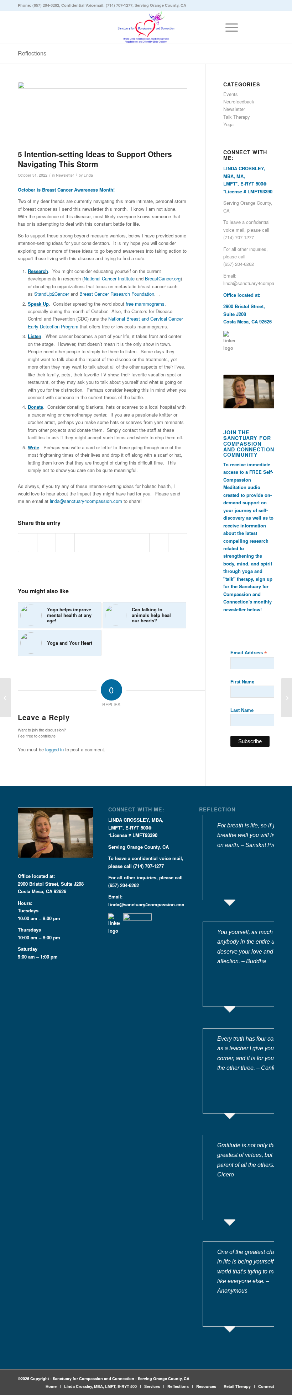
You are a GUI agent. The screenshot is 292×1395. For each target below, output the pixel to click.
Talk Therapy (236, 116)
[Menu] (228, 27)
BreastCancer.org (163, 278)
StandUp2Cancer (51, 293)
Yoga (228, 124)
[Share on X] (46, 542)
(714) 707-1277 (119, 5)
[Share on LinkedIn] (102, 542)
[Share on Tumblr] (121, 542)
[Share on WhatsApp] (65, 542)
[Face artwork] (102, 114)
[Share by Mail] (177, 542)
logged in (54, 749)
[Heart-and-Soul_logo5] (146, 27)
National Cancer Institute (109, 278)
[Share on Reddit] (159, 542)
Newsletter (65, 175)
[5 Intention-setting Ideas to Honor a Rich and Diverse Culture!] (286, 697)
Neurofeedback (238, 101)
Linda (88, 175)
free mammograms (145, 303)
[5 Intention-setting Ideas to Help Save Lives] (5, 697)
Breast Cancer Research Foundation (116, 293)
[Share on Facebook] (27, 542)
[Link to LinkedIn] (258, 27)
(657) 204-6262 (45, 5)
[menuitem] (228, 27)
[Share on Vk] (140, 542)
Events (230, 94)
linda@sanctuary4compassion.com (86, 501)
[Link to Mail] (269, 27)
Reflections (32, 53)
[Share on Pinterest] (84, 542)
